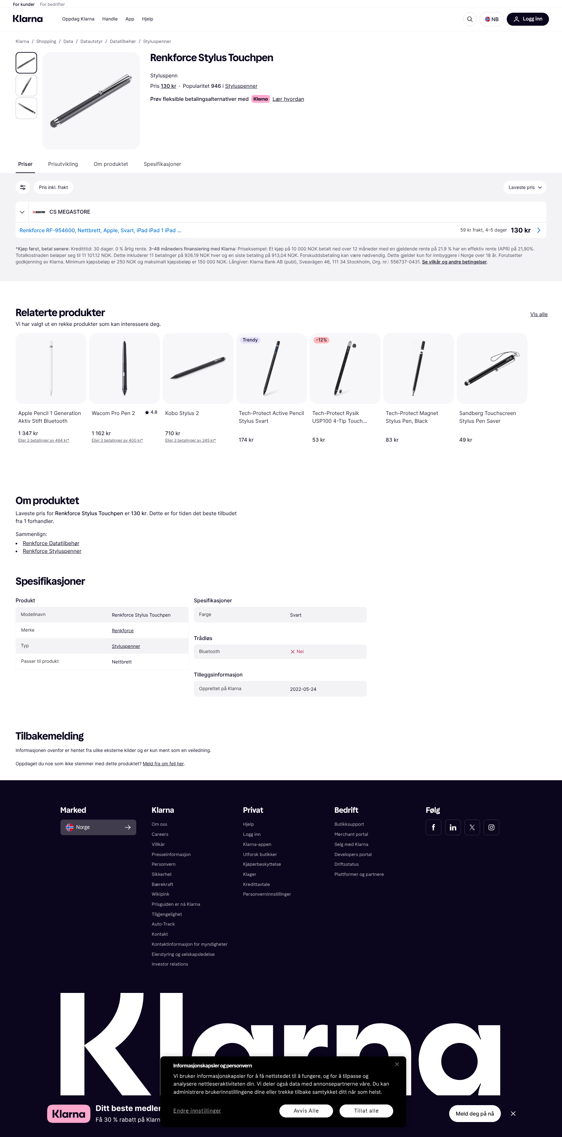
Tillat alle (366, 1111)
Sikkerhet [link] (162, 874)
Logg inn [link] (252, 834)
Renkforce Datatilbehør (51, 543)
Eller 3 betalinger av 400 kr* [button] (117, 440)
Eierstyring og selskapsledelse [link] (183, 954)
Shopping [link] (46, 41)
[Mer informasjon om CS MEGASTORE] (22, 212)
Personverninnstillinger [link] (267, 894)
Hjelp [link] (248, 824)
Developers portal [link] (352, 854)
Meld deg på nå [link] (475, 1113)
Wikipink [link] (160, 894)
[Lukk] (397, 1064)
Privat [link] (253, 810)
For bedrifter (52, 4)
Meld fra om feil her (163, 763)
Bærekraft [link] (162, 884)
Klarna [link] (22, 41)
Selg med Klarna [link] (351, 844)
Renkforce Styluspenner (52, 551)
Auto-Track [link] (163, 924)
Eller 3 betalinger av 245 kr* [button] (190, 440)
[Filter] (23, 187)
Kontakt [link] (160, 934)
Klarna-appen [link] (257, 844)
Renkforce (123, 631)
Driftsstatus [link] (346, 864)
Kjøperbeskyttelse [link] (262, 864)
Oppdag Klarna (78, 19)
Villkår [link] (158, 844)
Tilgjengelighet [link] (167, 914)
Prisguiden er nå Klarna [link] (176, 904)
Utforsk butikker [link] (260, 854)
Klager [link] (250, 874)
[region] (283, 1091)
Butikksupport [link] (349, 824)
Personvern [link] (164, 864)
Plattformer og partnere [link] (359, 874)
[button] (491, 19)
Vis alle (539, 314)
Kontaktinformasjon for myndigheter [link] (190, 944)
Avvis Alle (306, 1111)
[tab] (25, 164)
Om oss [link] (159, 824)
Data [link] (68, 41)
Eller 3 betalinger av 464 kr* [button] (43, 440)
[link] (433, 827)
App (130, 19)
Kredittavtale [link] (256, 884)
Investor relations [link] (170, 964)
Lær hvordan (288, 99)
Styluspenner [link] (157, 41)
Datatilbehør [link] (123, 41)
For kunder (24, 4)
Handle (110, 19)
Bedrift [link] (346, 810)
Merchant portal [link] (351, 834)
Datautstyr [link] (91, 41)
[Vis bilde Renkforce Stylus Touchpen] (26, 63)
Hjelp (147, 19)
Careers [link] (160, 834)
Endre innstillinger (197, 1111)
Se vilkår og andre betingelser (454, 262)
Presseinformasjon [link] (171, 854)
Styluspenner (241, 86)
